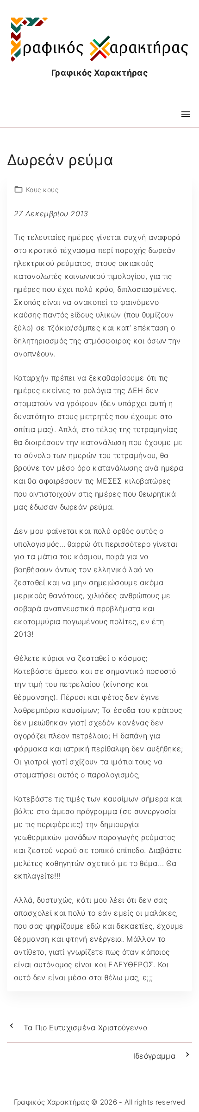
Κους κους (42, 190)
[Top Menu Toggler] (185, 114)
